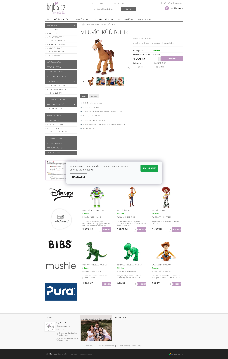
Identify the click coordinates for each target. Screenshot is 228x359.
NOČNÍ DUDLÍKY (55, 93)
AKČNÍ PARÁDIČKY (61, 19)
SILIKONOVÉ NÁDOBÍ (55, 104)
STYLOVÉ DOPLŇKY (54, 138)
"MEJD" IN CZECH (53, 153)
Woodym (107, 111)
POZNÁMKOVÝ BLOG (104, 19)
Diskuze (94, 96)
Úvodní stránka (48, 19)
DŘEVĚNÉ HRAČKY (54, 67)
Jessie (120, 111)
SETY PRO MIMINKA (54, 143)
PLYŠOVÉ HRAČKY (56, 55)
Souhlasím (149, 168)
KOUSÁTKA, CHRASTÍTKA (56, 76)
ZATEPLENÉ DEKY (55, 128)
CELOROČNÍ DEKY (56, 124)
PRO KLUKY (53, 33)
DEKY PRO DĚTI (53, 120)
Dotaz (161, 67)
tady (89, 169)
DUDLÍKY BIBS (52, 81)
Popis (84, 96)
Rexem (113, 111)
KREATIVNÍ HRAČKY (56, 52)
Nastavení (78, 176)
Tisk (142, 67)
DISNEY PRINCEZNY (56, 37)
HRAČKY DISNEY (53, 25)
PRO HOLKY (53, 30)
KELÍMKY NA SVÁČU (56, 109)
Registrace (179, 3)
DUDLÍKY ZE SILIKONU (57, 89)
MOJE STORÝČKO (125, 19)
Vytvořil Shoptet (177, 354)
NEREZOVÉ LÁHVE (54, 115)
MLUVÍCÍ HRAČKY (55, 48)
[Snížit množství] (159, 60)
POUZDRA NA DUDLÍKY (56, 100)
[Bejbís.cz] (68, 9)
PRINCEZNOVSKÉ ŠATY (57, 41)
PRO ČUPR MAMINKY (55, 148)
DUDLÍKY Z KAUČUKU (57, 85)
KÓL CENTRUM (144, 19)
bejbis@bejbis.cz (65, 326)
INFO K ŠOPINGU (82, 19)
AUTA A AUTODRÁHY (57, 44)
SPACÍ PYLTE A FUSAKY (57, 132)
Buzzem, (100, 111)
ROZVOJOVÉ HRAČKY (55, 72)
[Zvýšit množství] (159, 58)
